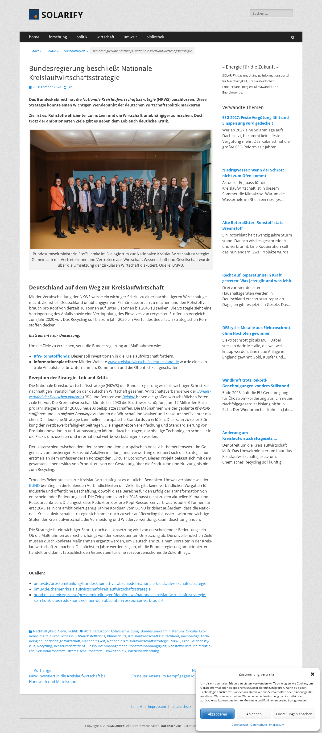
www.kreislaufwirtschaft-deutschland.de (143, 361)
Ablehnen (254, 714)
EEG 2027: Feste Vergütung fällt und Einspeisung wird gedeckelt (255, 120)
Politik (52, 51)
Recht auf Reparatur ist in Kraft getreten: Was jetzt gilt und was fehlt (257, 278)
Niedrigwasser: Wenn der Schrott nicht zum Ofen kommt (253, 172)
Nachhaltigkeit (76, 51)
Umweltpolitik (115, 651)
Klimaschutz (116, 636)
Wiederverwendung (143, 651)
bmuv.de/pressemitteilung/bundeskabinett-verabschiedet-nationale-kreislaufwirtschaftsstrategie (120, 583)
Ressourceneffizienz (70, 646)
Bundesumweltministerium (162, 631)
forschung (58, 37)
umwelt (130, 37)
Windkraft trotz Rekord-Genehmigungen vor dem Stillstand (255, 383)
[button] (312, 674)
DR (69, 87)
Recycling (44, 646)
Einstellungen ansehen (294, 714)
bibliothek (155, 37)
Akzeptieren (217, 714)
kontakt (136, 706)
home (34, 37)
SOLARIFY (62, 15)
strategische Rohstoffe (85, 651)
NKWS (175, 641)
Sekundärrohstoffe (51, 651)
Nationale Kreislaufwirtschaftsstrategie (138, 641)
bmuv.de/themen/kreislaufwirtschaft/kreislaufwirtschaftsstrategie (92, 589)
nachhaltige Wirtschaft (62, 641)
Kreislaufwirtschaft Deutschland (153, 636)
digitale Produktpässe (57, 636)
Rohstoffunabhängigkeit (147, 646)
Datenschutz (239, 725)
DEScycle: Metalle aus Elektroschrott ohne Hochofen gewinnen (256, 330)
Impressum (276, 725)
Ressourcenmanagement (107, 646)
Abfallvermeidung (125, 631)
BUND (34, 485)
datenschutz (181, 706)
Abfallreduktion (96, 631)
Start (36, 51)
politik (81, 37)
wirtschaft (105, 37)
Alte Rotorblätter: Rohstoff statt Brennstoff (252, 225)
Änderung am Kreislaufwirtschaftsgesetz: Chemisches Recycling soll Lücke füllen (252, 435)
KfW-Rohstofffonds (90, 636)
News (62, 631)
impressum (157, 706)
